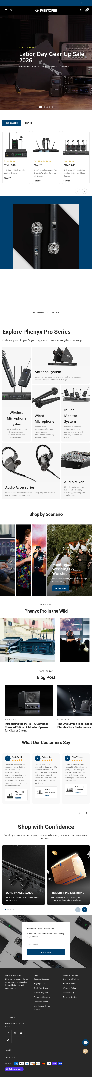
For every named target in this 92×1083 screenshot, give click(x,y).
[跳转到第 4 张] (49, 107)
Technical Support (41, 979)
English (8, 1050)
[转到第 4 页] (13, 909)
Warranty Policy (69, 988)
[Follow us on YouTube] (21, 1033)
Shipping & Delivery (71, 979)
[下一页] (84, 191)
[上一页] (77, 191)
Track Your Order (41, 988)
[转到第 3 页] (10, 909)
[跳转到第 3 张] (47, 107)
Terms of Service (70, 997)
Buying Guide (11, 720)
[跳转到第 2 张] (43, 107)
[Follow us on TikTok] (8, 1040)
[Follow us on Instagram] (14, 1033)
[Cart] (86, 10)
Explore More (11, 589)
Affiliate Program (41, 992)
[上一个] (79, 813)
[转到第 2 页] (8, 909)
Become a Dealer (41, 1001)
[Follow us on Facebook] (8, 1033)
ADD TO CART (50, 70)
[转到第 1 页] (5, 909)
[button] (48, 1060)
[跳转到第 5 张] (52, 107)
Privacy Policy (68, 992)
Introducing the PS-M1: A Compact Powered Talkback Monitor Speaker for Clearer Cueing (27, 727)
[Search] (11, 10)
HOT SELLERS (12, 123)
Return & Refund (70, 983)
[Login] (81, 10)
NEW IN (28, 123)
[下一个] (87, 813)
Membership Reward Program (42, 1007)
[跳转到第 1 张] (39, 107)
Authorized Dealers (42, 997)
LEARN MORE (29, 70)
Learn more (46, 299)
